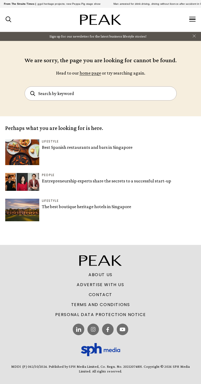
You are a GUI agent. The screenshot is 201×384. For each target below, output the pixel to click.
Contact (100, 294)
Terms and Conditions (100, 304)
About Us (100, 274)
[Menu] (192, 20)
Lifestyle (50, 141)
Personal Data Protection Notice (100, 314)
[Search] (8, 19)
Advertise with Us (100, 284)
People (48, 175)
